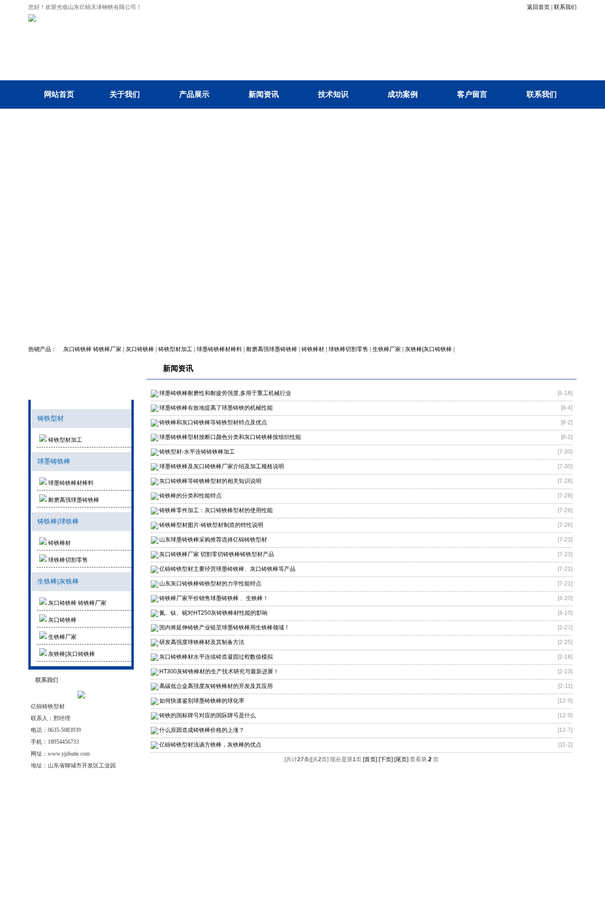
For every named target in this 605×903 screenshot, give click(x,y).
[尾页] (401, 759)
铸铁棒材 (313, 349)
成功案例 (403, 94)
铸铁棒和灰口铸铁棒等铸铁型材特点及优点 (213, 422)
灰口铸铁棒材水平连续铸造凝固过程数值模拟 (216, 657)
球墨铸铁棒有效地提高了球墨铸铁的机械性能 (216, 407)
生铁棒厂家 (386, 349)
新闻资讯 (264, 94)
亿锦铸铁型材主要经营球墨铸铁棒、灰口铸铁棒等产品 (227, 569)
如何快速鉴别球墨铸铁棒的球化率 (201, 700)
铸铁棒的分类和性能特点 (190, 495)
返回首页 (538, 7)
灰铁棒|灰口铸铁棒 (428, 349)
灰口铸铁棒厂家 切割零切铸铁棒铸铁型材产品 (216, 554)
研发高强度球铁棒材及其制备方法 (201, 642)
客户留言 (472, 94)
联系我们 (565, 7)
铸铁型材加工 (175, 349)
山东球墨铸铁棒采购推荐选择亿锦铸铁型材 (213, 539)
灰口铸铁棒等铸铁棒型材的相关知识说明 (210, 481)
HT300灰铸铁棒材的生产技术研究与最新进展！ (219, 671)
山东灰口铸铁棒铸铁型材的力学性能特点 (210, 583)
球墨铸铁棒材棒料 (219, 349)
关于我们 (125, 94)
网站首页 (59, 94)
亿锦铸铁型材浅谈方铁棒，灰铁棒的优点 (210, 744)
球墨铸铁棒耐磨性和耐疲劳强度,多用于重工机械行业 (225, 393)
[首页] (370, 759)
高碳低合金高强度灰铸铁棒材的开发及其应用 (216, 686)
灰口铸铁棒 (140, 349)
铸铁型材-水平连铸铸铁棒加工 (197, 451)
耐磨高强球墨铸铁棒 (271, 349)
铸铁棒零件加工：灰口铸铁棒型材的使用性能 (216, 510)
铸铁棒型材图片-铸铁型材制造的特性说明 (211, 525)
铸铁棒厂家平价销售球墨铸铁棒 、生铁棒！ (213, 598)
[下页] (386, 759)
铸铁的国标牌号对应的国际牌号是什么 (207, 715)
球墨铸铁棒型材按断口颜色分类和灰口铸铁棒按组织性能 (230, 437)
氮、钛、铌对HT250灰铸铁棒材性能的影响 (213, 613)
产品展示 (194, 94)
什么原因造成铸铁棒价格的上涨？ (201, 730)
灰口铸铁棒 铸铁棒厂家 (92, 349)
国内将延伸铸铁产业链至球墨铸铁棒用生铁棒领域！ (224, 627)
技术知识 (333, 94)
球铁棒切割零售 (348, 349)
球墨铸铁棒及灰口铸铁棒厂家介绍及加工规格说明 (221, 466)
